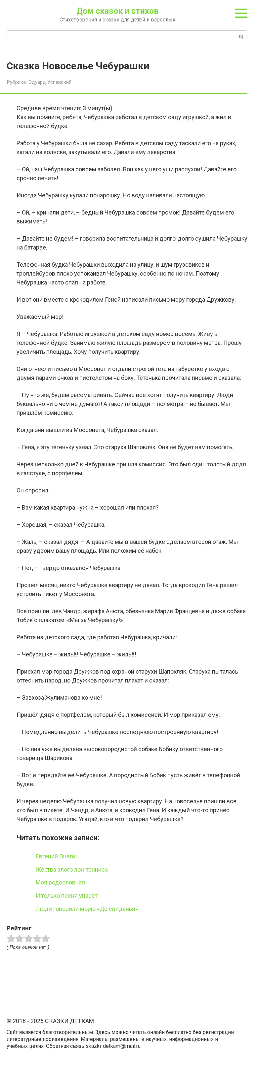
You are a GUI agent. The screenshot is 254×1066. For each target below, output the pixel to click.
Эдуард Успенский (49, 82)
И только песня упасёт (67, 895)
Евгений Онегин (57, 856)
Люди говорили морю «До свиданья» (87, 908)
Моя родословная (60, 882)
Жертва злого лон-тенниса (72, 869)
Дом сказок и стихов (117, 11)
